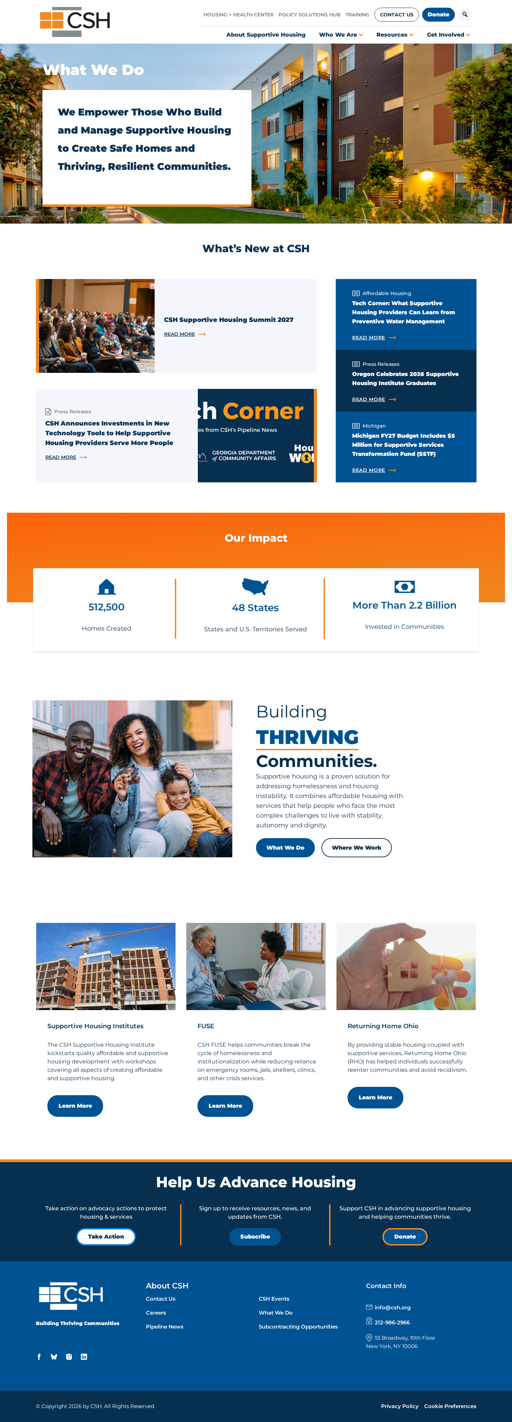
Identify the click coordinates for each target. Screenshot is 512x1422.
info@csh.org (393, 1307)
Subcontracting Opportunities (298, 1326)
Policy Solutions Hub (310, 15)
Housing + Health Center (238, 15)
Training (358, 15)
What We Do (285, 847)
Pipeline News (165, 1326)
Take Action (106, 1236)
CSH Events (274, 1298)
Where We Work (356, 847)
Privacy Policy (400, 1406)
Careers (156, 1312)
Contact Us (396, 15)
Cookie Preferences (450, 1406)
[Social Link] (40, 1357)
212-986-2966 (392, 1322)
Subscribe (255, 1236)
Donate (438, 14)
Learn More (75, 1106)
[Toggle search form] (465, 15)
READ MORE (226, 334)
